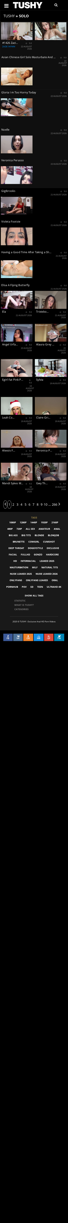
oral (55, 580)
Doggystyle (35, 548)
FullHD (25, 554)
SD (31, 586)
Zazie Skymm (8, 46)
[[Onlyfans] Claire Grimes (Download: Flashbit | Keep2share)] (51, 406)
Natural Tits (49, 567)
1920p (44, 522)
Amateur (44, 528)
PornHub (12, 586)
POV (24, 586)
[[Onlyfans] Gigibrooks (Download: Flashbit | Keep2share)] (17, 175)
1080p (12, 522)
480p (10, 528)
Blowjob (53, 535)
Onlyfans (16, 580)
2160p (54, 522)
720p (19, 528)
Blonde (39, 535)
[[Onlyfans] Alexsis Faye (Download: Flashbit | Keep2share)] (17, 439)
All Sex (30, 528)
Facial (13, 554)
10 (45, 504)
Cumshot (49, 541)
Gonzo (38, 554)
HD (15, 560)
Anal (57, 528)
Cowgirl (33, 541)
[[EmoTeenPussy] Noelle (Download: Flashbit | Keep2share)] (17, 107)
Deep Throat (16, 548)
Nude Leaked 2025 (21, 573)
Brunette (19, 541)
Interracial (28, 560)
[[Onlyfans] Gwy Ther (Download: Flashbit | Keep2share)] (51, 471)
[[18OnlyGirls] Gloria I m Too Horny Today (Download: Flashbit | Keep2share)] (17, 76)
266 (54, 504)
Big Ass (13, 535)
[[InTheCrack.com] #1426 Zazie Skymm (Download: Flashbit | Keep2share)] (17, 31)
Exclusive (53, 548)
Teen (40, 586)
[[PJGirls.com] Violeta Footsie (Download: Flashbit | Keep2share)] (17, 206)
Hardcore (52, 554)
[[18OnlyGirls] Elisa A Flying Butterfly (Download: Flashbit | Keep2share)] (17, 269)
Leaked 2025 (47, 560)
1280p (23, 522)
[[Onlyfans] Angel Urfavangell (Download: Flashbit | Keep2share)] (17, 333)
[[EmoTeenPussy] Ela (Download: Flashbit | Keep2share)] (17, 300)
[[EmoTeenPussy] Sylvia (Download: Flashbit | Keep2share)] (51, 368)
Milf (35, 567)
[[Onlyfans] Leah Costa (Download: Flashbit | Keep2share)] (17, 406)
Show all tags (34, 595)
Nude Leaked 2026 (47, 573)
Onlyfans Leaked (37, 580)
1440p (33, 522)
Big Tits (26, 535)
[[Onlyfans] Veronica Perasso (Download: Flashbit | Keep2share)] (17, 144)
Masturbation (19, 567)
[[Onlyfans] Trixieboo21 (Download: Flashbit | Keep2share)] (51, 300)
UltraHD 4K (54, 586)
